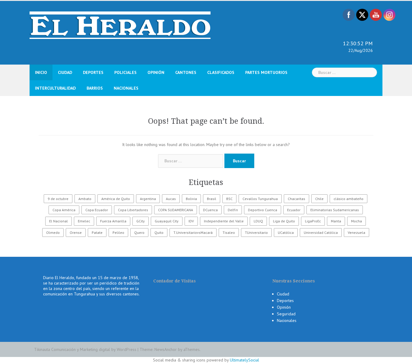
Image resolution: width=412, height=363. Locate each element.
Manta (336, 221)
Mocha (356, 221)
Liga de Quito (284, 221)
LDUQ (258, 221)
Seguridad (286, 314)
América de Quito (115, 198)
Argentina (148, 198)
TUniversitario (256, 232)
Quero (139, 232)
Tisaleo (229, 232)
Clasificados (220, 72)
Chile (319, 198)
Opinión (155, 72)
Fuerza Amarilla (113, 221)
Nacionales (126, 88)
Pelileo (118, 232)
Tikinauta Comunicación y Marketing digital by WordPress (85, 349)
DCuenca (210, 210)
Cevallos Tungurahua (260, 198)
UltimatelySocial (244, 360)
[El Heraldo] (120, 24)
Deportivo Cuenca (262, 210)
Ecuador (293, 210)
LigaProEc (313, 221)
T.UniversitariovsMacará (193, 232)
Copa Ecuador (96, 210)
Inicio (41, 72)
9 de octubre (58, 198)
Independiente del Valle (224, 221)
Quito (158, 232)
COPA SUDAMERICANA (175, 210)
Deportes (93, 72)
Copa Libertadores (133, 210)
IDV (191, 221)
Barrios (95, 88)
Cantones (185, 72)
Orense (76, 232)
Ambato (84, 198)
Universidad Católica (321, 232)
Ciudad (65, 72)
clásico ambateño (348, 198)
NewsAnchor (165, 349)
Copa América (63, 210)
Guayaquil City (167, 221)
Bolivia (191, 198)
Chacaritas (296, 198)
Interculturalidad (55, 88)
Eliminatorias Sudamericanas (334, 210)
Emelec (84, 221)
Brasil (211, 198)
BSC (229, 198)
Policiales (125, 72)
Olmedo (53, 232)
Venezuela (356, 232)
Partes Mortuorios (266, 72)
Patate (97, 232)
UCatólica (286, 232)
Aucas (171, 198)
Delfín (233, 210)
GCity (140, 221)
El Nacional (58, 221)
